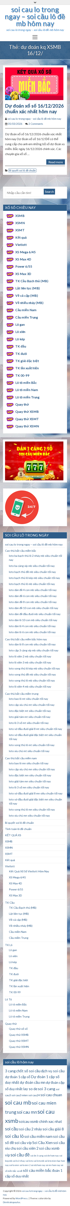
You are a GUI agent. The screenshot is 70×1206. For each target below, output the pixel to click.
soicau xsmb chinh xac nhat (40, 1121)
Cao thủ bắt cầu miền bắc (20, 550)
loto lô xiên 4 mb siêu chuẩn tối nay (30, 686)
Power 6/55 (23, 266)
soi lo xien (14, 1165)
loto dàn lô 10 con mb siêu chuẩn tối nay (33, 620)
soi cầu (11, 1128)
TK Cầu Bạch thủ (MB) (31, 281)
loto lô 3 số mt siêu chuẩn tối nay (29, 722)
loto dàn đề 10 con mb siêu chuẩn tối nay (33, 608)
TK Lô (8, 945)
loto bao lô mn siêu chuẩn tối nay (28, 763)
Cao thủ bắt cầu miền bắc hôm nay (26, 639)
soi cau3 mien (19, 1095)
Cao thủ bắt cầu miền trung (21, 693)
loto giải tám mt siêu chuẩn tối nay (29, 716)
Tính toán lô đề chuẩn (18, 829)
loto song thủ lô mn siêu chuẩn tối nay (32, 809)
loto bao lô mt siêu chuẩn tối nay (28, 698)
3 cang (10, 1071)
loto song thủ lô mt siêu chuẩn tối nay (31, 745)
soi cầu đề (20, 1154)
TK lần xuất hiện (27, 368)
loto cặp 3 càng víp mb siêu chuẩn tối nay (33, 650)
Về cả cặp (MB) (26, 295)
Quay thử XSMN (27, 426)
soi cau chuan (51, 1095)
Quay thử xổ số (18, 1028)
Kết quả (21, 237)
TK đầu (20, 346)
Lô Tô (8, 999)
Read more (55, 162)
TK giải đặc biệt (27, 361)
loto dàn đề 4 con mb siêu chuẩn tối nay (33, 590)
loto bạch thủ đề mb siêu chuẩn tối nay (32, 571)
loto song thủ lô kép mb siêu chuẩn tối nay (34, 668)
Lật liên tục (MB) (27, 288)
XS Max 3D (23, 274)
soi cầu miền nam (38, 1136)
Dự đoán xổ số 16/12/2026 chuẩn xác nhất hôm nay (34, 108)
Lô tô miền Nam (26, 390)
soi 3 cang (46, 1088)
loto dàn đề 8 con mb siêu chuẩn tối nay (33, 602)
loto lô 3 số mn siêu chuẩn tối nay (29, 787)
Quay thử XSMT (27, 419)
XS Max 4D (23, 259)
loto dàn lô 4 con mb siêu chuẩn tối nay (32, 626)
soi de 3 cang (36, 1155)
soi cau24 (34, 1095)
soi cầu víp (23, 1143)
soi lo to (29, 1161)
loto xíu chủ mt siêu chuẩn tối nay (29, 751)
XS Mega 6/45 (25, 252)
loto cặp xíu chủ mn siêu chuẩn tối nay (32, 769)
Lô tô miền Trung (27, 397)
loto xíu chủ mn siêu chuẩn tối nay (29, 815)
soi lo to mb (38, 1161)
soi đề (19, 1171)
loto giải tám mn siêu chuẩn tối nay (30, 781)
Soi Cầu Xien (42, 1143)
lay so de (30, 1089)
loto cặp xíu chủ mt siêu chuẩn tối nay (31, 704)
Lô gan (20, 324)
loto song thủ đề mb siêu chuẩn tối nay (32, 674)
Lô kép (20, 339)
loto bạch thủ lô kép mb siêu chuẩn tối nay (34, 577)
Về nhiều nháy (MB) (29, 303)
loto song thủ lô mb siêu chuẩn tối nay (32, 680)
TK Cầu (10, 902)
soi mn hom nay (53, 1165)
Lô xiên (20, 331)
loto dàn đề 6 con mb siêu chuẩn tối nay (33, 596)
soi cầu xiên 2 (27, 1148)
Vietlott (21, 244)
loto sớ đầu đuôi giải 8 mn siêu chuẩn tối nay (35, 793)
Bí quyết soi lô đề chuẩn (22, 170)
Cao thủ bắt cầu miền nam (21, 758)
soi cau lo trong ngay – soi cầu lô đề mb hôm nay (35, 16)
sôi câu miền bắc (37, 1170)
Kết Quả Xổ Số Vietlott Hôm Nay (29, 871)
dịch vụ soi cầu (53, 1071)
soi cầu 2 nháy (30, 1129)
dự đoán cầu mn (32, 1082)
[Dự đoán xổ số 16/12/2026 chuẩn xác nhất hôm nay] (34, 83)
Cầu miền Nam (25, 310)
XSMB (19, 215)
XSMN (20, 223)
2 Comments (35, 123)
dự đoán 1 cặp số (17, 1077)
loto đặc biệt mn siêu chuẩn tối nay (30, 775)
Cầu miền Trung (26, 317)
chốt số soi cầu (28, 1071)
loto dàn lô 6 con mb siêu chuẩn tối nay (32, 632)
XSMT (19, 230)
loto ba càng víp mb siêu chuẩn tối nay (32, 565)
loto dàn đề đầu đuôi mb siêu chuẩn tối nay (34, 614)
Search (49, 191)
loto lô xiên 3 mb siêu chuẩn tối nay (30, 662)
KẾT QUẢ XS (13, 835)
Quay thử (22, 404)
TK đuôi (21, 353)
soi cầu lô (14, 1136)
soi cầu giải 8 (53, 1129)
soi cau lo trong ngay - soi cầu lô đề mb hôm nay (34, 118)
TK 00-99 (22, 375)
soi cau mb (18, 1102)
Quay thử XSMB (27, 411)
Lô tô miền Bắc (26, 382)
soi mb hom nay (38, 1165)
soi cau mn (27, 1112)
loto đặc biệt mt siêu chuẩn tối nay (30, 710)
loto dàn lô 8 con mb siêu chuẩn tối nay (32, 644)
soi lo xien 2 (25, 1165)
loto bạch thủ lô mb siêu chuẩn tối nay (32, 584)
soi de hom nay (51, 1155)
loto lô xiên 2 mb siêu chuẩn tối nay (30, 656)
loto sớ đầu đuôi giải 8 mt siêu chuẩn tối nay (35, 728)
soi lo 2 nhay (19, 1161)
